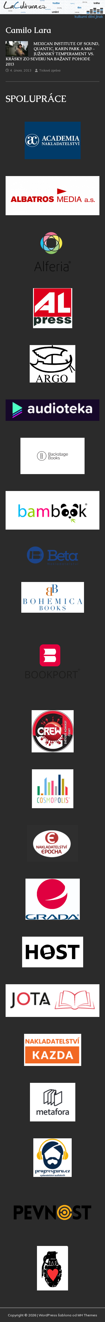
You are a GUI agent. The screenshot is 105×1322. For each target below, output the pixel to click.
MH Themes (87, 1315)
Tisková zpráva (49, 70)
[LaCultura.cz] (52, 16)
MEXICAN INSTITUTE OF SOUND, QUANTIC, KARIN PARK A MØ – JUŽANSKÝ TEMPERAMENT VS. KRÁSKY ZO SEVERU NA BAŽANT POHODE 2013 (52, 54)
